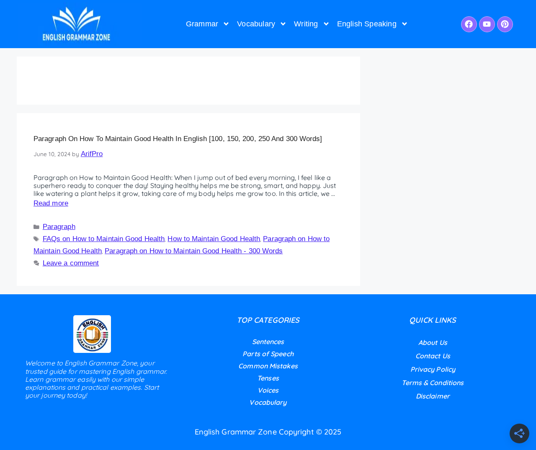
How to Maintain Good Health (214, 239)
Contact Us (432, 356)
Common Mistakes (268, 366)
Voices (268, 390)
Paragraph (59, 227)
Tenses (268, 378)
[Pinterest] (505, 24)
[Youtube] (487, 24)
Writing (306, 24)
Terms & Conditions (433, 382)
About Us (432, 342)
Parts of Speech (268, 354)
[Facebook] (469, 24)
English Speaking (367, 24)
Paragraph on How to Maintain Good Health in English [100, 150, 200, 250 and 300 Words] (178, 139)
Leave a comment (71, 263)
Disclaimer (433, 396)
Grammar (202, 24)
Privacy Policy (432, 369)
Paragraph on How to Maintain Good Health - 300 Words (194, 251)
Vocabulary (256, 24)
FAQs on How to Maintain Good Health (104, 239)
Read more (51, 203)
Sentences (268, 341)
